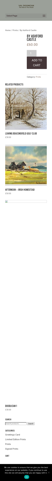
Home (8, 30)
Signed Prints (11, 449)
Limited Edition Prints (15, 439)
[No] (48, 472)
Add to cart (37, 63)
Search (30, 424)
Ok (26, 477)
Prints (15, 30)
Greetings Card (12, 434)
